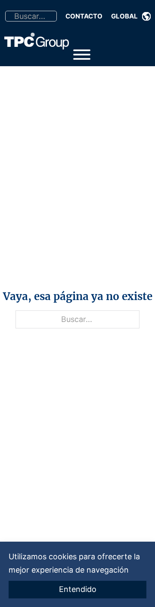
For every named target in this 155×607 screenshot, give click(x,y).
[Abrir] (81, 54)
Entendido (77, 589)
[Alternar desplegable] (146, 16)
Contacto (83, 16)
